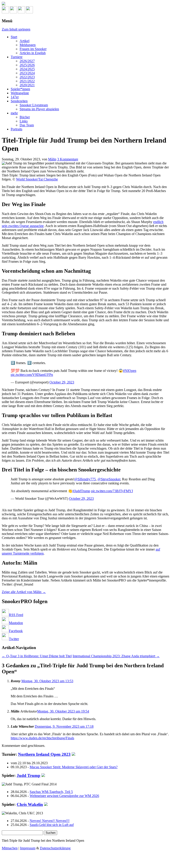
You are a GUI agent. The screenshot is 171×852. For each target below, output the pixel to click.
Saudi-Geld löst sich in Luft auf (52, 825)
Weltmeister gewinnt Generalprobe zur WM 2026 (64, 796)
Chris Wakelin (30, 804)
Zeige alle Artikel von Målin (24, 592)
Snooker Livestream (34, 105)
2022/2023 (27, 77)
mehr (14, 113)
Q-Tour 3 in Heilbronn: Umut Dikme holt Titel (37, 656)
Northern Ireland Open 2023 (44, 754)
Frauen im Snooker (33, 49)
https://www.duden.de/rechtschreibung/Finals (42, 738)
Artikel (24, 41)
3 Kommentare (67, 159)
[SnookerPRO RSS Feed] (5, 12)
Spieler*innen (20, 89)
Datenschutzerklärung (55, 848)
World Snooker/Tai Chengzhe (37, 179)
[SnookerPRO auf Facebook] (21, 12)
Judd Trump (28, 775)
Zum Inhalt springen (16, 29)
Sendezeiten (19, 101)
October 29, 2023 (61, 382)
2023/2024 (27, 73)
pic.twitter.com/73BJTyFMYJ (112, 491)
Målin (52, 159)
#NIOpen (129, 371)
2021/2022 (27, 81)
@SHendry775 (85, 479)
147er (15, 97)
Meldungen (28, 45)
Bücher (25, 117)
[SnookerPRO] (85, 4)
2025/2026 (27, 65)
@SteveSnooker (109, 479)
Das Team (27, 125)
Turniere (16, 57)
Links (24, 121)
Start (14, 37)
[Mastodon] (13, 12)
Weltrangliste (20, 93)
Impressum (27, 848)
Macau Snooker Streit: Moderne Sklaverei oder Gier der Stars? (74, 767)
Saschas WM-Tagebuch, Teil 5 (51, 792)
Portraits (16, 129)
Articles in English (33, 53)
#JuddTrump (81, 491)
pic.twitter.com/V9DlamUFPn (32, 375)
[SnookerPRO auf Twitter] (29, 12)
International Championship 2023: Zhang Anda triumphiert (116, 656)
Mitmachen (10, 848)
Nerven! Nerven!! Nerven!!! (49, 821)
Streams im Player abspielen (39, 109)
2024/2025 (27, 69)
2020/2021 (27, 85)
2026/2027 (27, 61)
